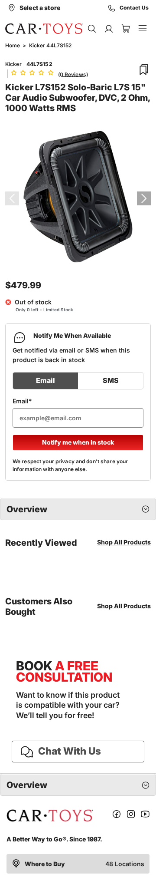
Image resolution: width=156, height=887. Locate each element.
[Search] (91, 28)
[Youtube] (145, 815)
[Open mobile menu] (142, 28)
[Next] (144, 198)
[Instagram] (131, 815)
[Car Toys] (44, 28)
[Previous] (12, 198)
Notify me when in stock (78, 442)
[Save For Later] (144, 69)
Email (45, 380)
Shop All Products (124, 542)
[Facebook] (116, 815)
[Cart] (125, 28)
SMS (111, 380)
